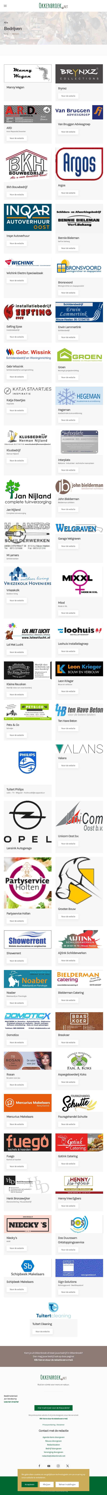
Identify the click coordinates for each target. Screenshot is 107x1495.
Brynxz (62, 88)
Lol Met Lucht (15, 644)
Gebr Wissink (15, 366)
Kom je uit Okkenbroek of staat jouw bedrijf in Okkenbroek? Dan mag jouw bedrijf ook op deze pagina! (53, 1356)
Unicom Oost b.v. (68, 836)
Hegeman (64, 410)
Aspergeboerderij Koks (72, 1074)
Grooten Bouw (67, 909)
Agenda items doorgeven (53, 1437)
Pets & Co (13, 725)
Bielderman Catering (71, 992)
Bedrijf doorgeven (53, 1448)
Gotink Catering (68, 1156)
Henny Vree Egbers (69, 1198)
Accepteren (29, 1484)
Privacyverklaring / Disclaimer (53, 1424)
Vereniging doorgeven (53, 1452)
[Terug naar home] (53, 6)
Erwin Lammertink (69, 327)
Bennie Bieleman (68, 238)
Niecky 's (12, 1238)
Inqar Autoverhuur (18, 236)
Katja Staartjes (16, 400)
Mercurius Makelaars (20, 1116)
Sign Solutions (67, 1282)
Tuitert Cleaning (42, 1324)
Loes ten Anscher (11, 1401)
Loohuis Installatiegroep (73, 643)
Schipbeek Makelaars (20, 1282)
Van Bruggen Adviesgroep (74, 124)
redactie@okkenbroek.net (53, 1455)
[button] (5, 6)
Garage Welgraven (69, 538)
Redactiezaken (53, 1444)
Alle (6, 22)
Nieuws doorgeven (53, 1441)
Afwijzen (46, 1484)
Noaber (11, 992)
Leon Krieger (65, 681)
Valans (62, 758)
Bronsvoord (65, 282)
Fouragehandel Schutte (72, 1116)
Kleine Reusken (16, 684)
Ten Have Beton (67, 721)
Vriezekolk (13, 590)
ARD (9, 128)
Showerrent (14, 953)
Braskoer (63, 1035)
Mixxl (61, 602)
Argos (61, 185)
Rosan (10, 1074)
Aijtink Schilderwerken (72, 953)
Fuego (10, 1156)
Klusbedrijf (13, 450)
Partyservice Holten (18, 913)
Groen (61, 367)
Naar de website (68, 96)
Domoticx (13, 1035)
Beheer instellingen (67, 1484)
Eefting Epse (14, 326)
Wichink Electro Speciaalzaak (25, 273)
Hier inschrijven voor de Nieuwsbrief (53, 1408)
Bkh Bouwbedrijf (17, 187)
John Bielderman (68, 499)
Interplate (64, 460)
